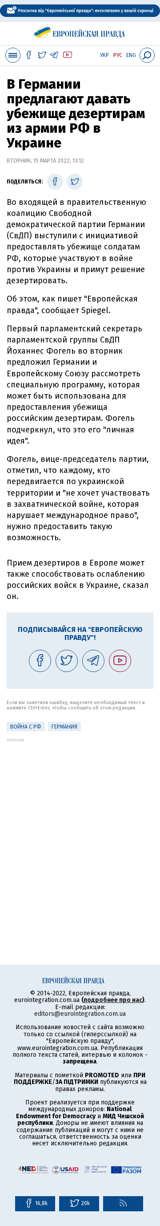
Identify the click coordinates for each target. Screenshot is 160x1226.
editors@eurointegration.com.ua (80, 1014)
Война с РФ (25, 727)
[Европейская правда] (80, 31)
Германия (64, 727)
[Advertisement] (80, 822)
